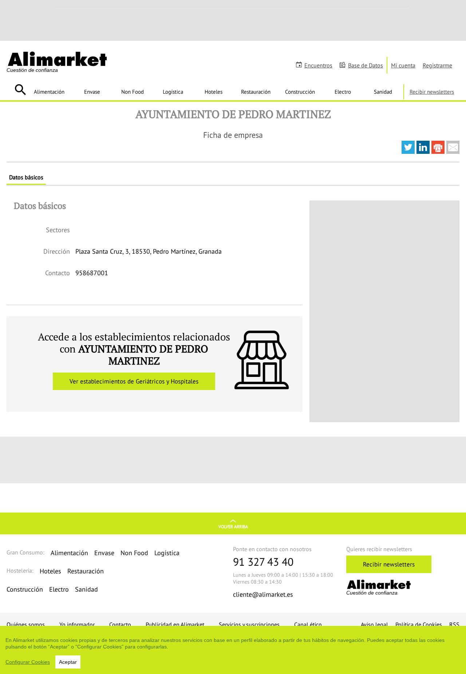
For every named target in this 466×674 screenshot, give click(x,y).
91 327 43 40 (263, 561)
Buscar (20, 90)
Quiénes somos (26, 624)
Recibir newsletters (432, 91)
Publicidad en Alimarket (175, 624)
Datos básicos (26, 177)
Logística (173, 91)
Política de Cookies (418, 624)
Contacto (120, 624)
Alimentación (49, 91)
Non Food (132, 91)
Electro (343, 91)
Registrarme (437, 65)
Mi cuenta (403, 65)
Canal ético (308, 624)
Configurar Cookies (27, 662)
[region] (233, 650)
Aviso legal (374, 624)
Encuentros (318, 65)
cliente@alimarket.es (263, 594)
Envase (92, 91)
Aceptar (68, 662)
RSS (454, 624)
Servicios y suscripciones (249, 624)
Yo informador (77, 624)
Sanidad (383, 91)
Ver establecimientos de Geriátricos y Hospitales (134, 381)
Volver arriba (233, 526)
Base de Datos (365, 65)
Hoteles (213, 91)
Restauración (255, 91)
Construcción (300, 91)
